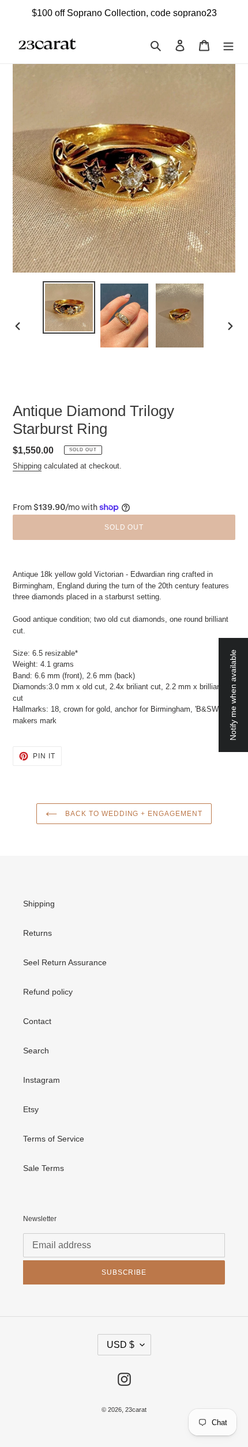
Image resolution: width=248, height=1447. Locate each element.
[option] (69, 307)
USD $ (120, 1345)
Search (36, 1050)
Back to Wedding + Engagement (132, 814)
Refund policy (48, 991)
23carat (135, 1409)
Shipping (27, 466)
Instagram (41, 1080)
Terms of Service (53, 1138)
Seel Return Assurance (65, 962)
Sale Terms (43, 1168)
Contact (37, 1021)
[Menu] (228, 44)
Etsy (31, 1109)
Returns (37, 933)
